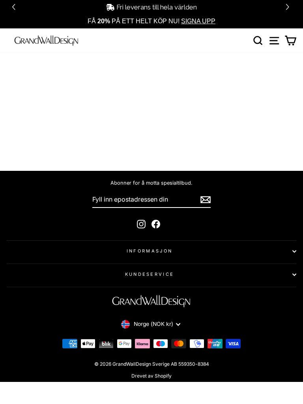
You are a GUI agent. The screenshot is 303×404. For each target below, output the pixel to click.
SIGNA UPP (198, 21)
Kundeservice (149, 274)
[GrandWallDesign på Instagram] (141, 224)
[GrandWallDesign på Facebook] (156, 224)
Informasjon (149, 251)
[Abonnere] (205, 199)
